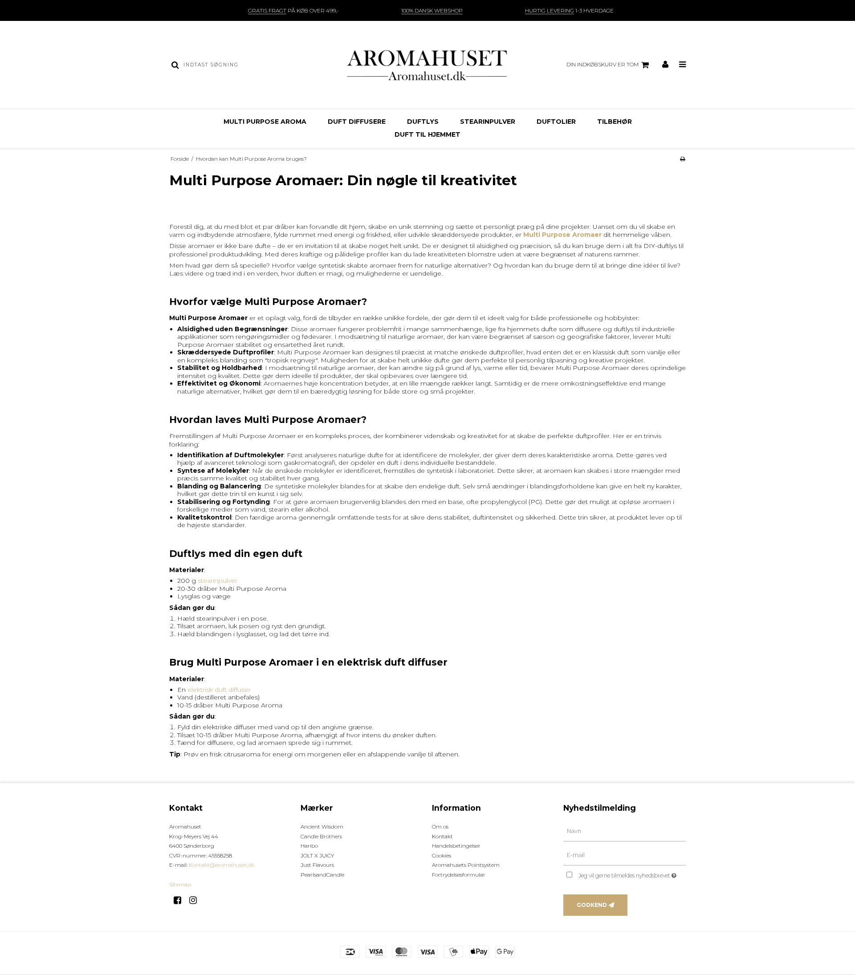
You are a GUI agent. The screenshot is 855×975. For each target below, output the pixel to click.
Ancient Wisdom (322, 826)
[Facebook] (180, 900)
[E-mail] (624, 855)
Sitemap (180, 884)
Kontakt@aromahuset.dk (221, 864)
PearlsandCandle (322, 874)
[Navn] (624, 831)
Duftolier (556, 122)
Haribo (309, 845)
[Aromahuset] (427, 65)
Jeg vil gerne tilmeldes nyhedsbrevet (632, 874)
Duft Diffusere (357, 122)
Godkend (592, 905)
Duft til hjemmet (427, 134)
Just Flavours (317, 864)
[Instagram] (196, 900)
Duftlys (423, 122)
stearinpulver (217, 581)
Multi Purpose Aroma (265, 122)
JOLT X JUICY (317, 855)
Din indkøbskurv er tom (602, 64)
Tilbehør (614, 122)
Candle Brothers (321, 836)
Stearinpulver (487, 122)
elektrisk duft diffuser (219, 690)
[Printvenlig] (682, 158)
